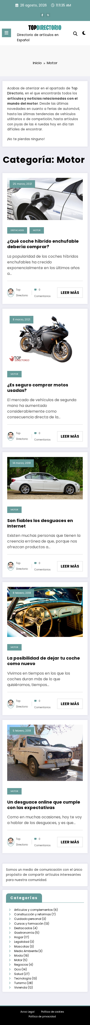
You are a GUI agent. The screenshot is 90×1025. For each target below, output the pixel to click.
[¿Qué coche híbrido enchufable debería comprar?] (45, 199)
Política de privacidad (42, 1016)
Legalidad (21, 942)
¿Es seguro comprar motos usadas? (37, 387)
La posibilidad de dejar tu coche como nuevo (43, 660)
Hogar (18, 937)
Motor (37, 230)
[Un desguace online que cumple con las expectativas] (45, 752)
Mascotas (21, 946)
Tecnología (22, 978)
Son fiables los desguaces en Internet (40, 523)
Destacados (17, 230)
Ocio (17, 969)
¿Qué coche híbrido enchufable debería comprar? (43, 244)
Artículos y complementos (33, 910)
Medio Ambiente (26, 951)
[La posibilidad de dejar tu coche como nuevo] (45, 612)
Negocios (21, 965)
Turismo (20, 983)
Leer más (70, 292)
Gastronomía (24, 933)
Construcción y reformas (32, 914)
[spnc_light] (84, 34)
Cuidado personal (27, 919)
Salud (18, 974)
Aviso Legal (27, 1012)
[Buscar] (75, 34)
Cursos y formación (28, 924)
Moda (18, 955)
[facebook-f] (42, 15)
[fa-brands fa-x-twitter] (48, 15)
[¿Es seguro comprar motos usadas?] (45, 338)
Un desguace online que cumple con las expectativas (43, 804)
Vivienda (20, 987)
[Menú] (6, 33)
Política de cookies (52, 1012)
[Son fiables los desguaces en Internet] (45, 478)
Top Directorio (22, 292)
